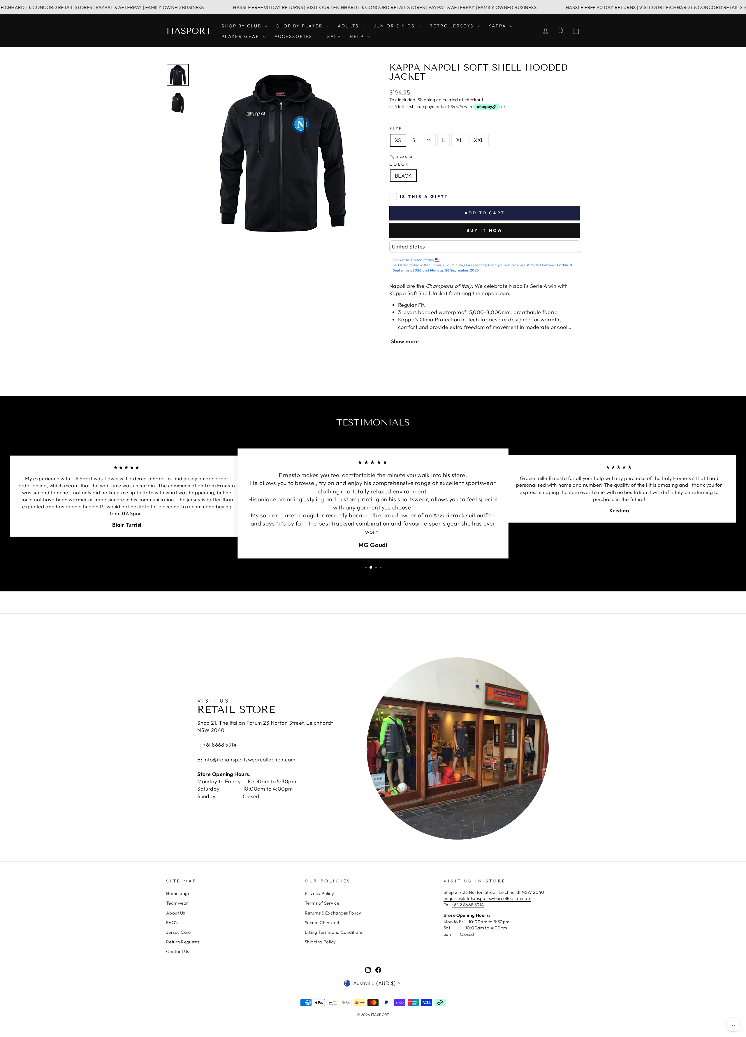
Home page (178, 893)
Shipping (426, 99)
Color (399, 164)
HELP (358, 36)
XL (459, 140)
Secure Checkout (322, 922)
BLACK (403, 175)
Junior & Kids (395, 26)
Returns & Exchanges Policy (333, 913)
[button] (402, 157)
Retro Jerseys (452, 26)
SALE (334, 36)
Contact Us (177, 951)
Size (395, 128)
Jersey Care (178, 932)
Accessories (294, 36)
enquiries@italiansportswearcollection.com (487, 898)
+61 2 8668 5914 (468, 905)
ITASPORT (188, 31)
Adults (349, 26)
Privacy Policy (319, 893)
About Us (175, 913)
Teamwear (177, 903)
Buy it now (485, 230)
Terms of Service (322, 903)
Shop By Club (242, 26)
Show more (405, 341)
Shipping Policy (320, 942)
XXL (479, 140)
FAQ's (172, 922)
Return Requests (183, 942)
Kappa (498, 26)
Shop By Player (300, 26)
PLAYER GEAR (241, 36)
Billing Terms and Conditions (334, 932)
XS (398, 140)
